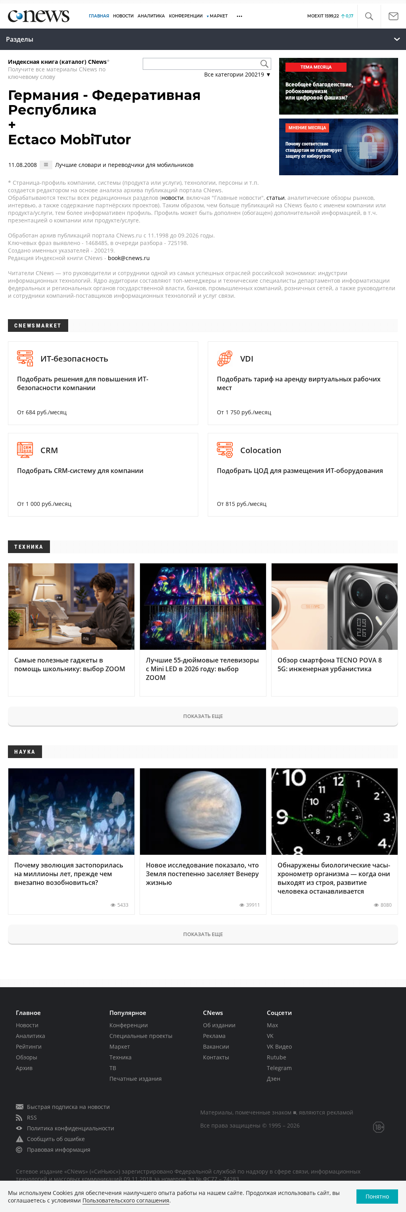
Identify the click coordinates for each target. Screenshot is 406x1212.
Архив (24, 1068)
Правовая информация (58, 1149)
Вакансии (216, 1046)
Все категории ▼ (237, 74)
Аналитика (151, 16)
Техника (120, 1057)
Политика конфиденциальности (70, 1128)
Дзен (273, 1078)
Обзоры (26, 1057)
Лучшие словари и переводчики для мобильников (124, 164)
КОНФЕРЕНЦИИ (186, 16)
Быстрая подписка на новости (68, 1107)
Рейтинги (29, 1046)
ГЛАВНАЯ (99, 16)
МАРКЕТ (219, 16)
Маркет (119, 1046)
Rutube (276, 1057)
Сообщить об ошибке (56, 1139)
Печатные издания (135, 1078)
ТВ (112, 1068)
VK (270, 1036)
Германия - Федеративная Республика (104, 102)
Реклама (214, 1036)
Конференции (128, 1025)
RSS (32, 1117)
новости (172, 197)
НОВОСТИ (123, 16)
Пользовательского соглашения (125, 1200)
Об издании (219, 1025)
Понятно (377, 1196)
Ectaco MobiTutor (69, 139)
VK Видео (279, 1046)
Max (272, 1025)
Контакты (216, 1057)
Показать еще (203, 716)
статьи (275, 197)
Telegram (279, 1068)
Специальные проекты (140, 1036)
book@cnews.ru (129, 258)
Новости (27, 1025)
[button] (369, 16)
